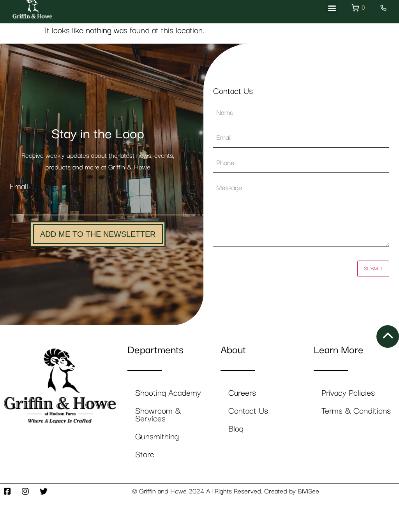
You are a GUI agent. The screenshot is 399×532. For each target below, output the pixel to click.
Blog (236, 429)
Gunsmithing (157, 437)
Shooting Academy (168, 393)
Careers (242, 393)
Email (19, 187)
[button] (331, 7)
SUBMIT (373, 269)
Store (144, 455)
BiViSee (308, 491)
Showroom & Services (158, 415)
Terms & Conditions (356, 411)
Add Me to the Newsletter (97, 234)
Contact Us (248, 411)
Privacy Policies (348, 393)
